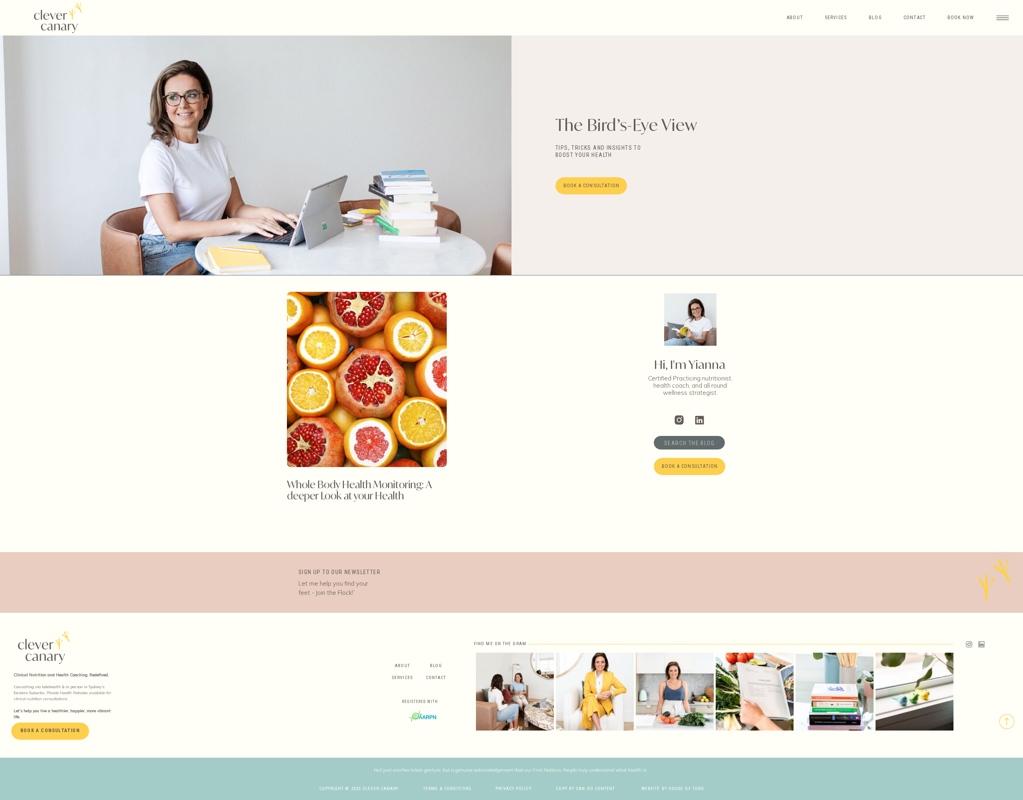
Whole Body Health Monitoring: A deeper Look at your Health (359, 490)
